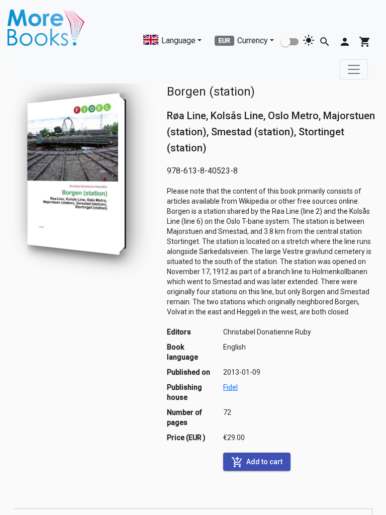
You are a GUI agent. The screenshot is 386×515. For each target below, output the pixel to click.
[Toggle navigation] (354, 69)
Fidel (230, 387)
